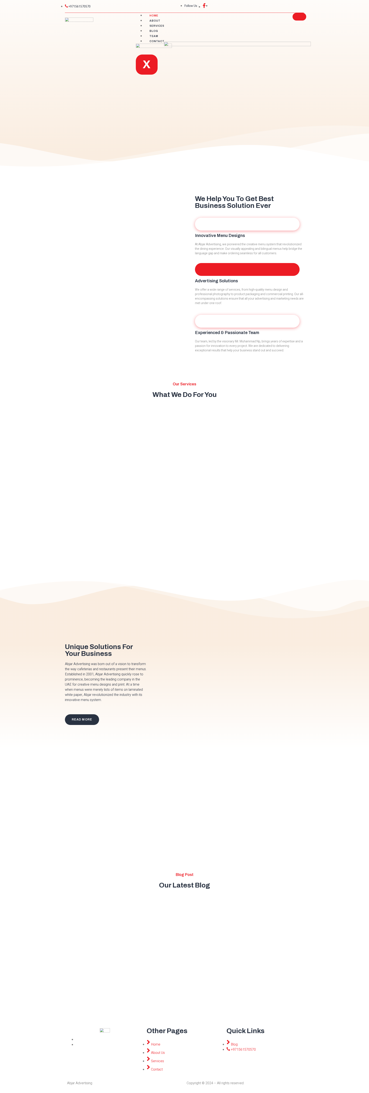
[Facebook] (77, 1039)
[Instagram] (77, 1044)
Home (153, 15)
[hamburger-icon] (299, 17)
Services (156, 25)
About (154, 20)
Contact (156, 41)
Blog (153, 31)
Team (153, 36)
